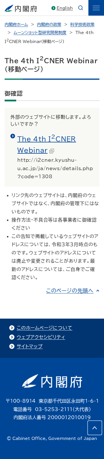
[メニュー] (96, 8)
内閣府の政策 (49, 25)
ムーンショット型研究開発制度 (40, 33)
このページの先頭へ (70, 290)
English (65, 8)
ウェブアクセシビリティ (41, 337)
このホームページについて (45, 328)
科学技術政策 (82, 25)
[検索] (80, 8)
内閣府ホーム (16, 25)
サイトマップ (30, 346)
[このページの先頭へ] (95, 428)
